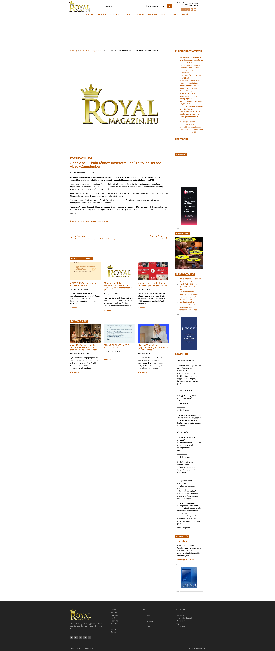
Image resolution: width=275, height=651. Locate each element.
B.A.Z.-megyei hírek (94, 50)
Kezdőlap (73, 50)
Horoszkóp (182, 541)
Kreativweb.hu (200, 648)
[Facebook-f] (71, 637)
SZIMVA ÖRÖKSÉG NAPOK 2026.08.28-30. (116, 346)
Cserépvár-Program (187, 122)
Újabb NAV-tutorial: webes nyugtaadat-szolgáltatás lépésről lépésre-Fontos (153, 347)
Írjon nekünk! (181, 626)
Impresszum (180, 612)
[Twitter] (192, 9)
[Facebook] (182, 9)
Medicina (152, 14)
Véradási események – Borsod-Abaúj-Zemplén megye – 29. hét (153, 284)
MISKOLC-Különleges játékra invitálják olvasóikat (83, 284)
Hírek (82, 50)
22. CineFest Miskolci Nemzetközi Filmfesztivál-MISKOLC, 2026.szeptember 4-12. (118, 286)
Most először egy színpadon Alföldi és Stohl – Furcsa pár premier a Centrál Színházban (83, 347)
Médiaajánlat (180, 610)
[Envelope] (195, 9)
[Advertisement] (137, 33)
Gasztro (174, 14)
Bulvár (185, 14)
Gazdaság (115, 14)
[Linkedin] (185, 9)
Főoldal (90, 14)
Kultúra (128, 14)
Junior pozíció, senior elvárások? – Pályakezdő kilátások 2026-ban (189, 91)
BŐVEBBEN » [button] (74, 308)
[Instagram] (188, 9)
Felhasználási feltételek (184, 618)
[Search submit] (169, 6)
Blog (177, 624)
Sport (163, 14)
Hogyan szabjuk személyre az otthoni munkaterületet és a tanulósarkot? (191, 60)
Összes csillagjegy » (186, 560)
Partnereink (180, 615)
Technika (139, 14)
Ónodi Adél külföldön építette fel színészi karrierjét (188, 286)
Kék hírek (146, 615)
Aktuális (102, 14)
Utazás (145, 612)
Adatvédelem (181, 621)
